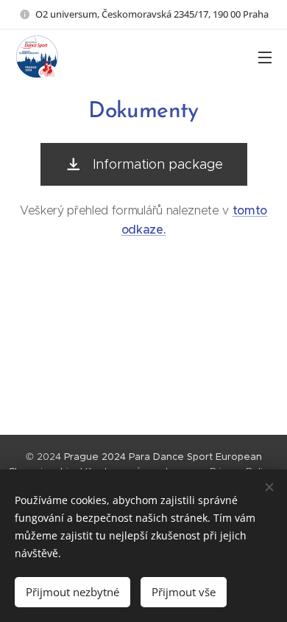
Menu (265, 56)
